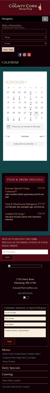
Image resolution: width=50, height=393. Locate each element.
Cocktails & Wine (9, 358)
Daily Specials (11, 367)
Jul (9, 136)
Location (26, 387)
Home (5, 381)
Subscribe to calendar (24, 144)
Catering (7, 374)
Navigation (7, 18)
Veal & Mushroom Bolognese (21, 204)
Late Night (31, 358)
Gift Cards (6, 387)
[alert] (25, 127)
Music (10, 381)
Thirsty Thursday (9, 362)
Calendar (17, 381)
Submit (7, 257)
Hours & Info (16, 387)
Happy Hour (21, 358)
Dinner (5, 354)
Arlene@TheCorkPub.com (25, 288)
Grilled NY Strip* (15, 213)
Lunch (11, 354)
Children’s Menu (34, 354)
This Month (25, 136)
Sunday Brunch (20, 354)
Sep (41, 136)
